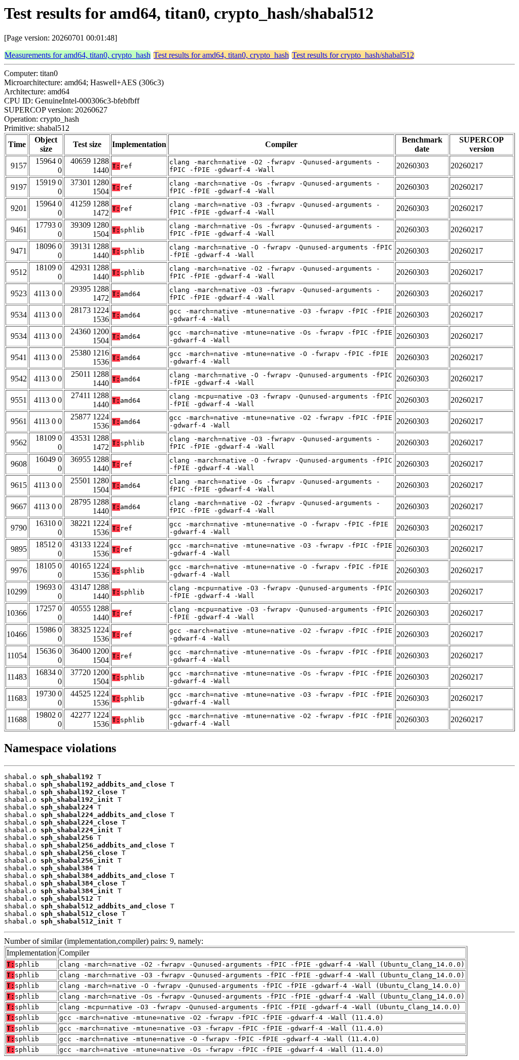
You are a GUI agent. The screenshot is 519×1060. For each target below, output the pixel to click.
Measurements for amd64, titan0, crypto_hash (78, 55)
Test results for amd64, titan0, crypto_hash (221, 55)
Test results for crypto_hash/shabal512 (353, 55)
